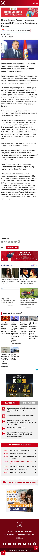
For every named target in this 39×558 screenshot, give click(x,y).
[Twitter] (19, 544)
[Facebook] (9, 544)
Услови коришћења (26, 535)
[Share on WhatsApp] (15, 242)
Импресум (19, 531)
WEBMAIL (19, 538)
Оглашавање (10, 535)
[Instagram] (14, 544)
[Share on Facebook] (5, 242)
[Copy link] (2, 242)
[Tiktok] (29, 544)
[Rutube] (24, 544)
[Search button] (34, 3)
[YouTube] (4, 544)
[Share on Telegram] (9, 242)
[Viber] (34, 544)
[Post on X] (12, 242)
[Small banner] (19, 385)
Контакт (28, 531)
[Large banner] (19, 12)
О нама (10, 531)
